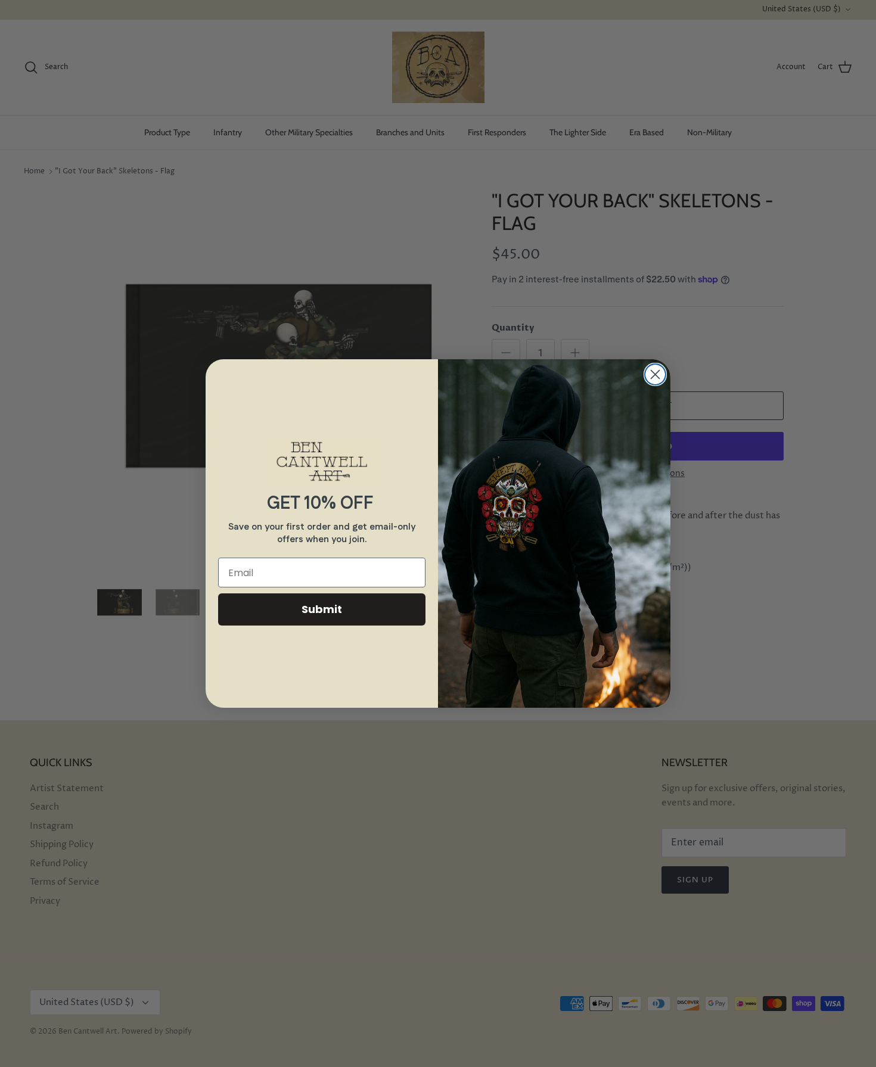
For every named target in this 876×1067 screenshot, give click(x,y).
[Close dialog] (655, 374)
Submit (322, 609)
